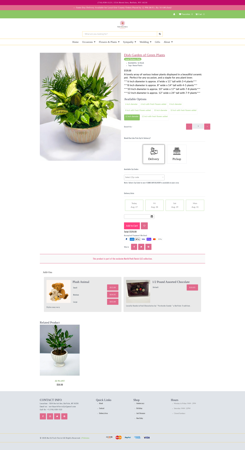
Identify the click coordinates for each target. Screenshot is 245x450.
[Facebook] (43, 416)
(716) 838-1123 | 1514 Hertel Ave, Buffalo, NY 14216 (122, 3)
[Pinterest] (64, 416)
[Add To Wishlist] (144, 225)
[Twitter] (57, 416)
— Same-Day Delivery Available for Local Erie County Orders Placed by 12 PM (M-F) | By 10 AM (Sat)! (122, 7)
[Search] (160, 34)
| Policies (85, 437)
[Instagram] (50, 416)
